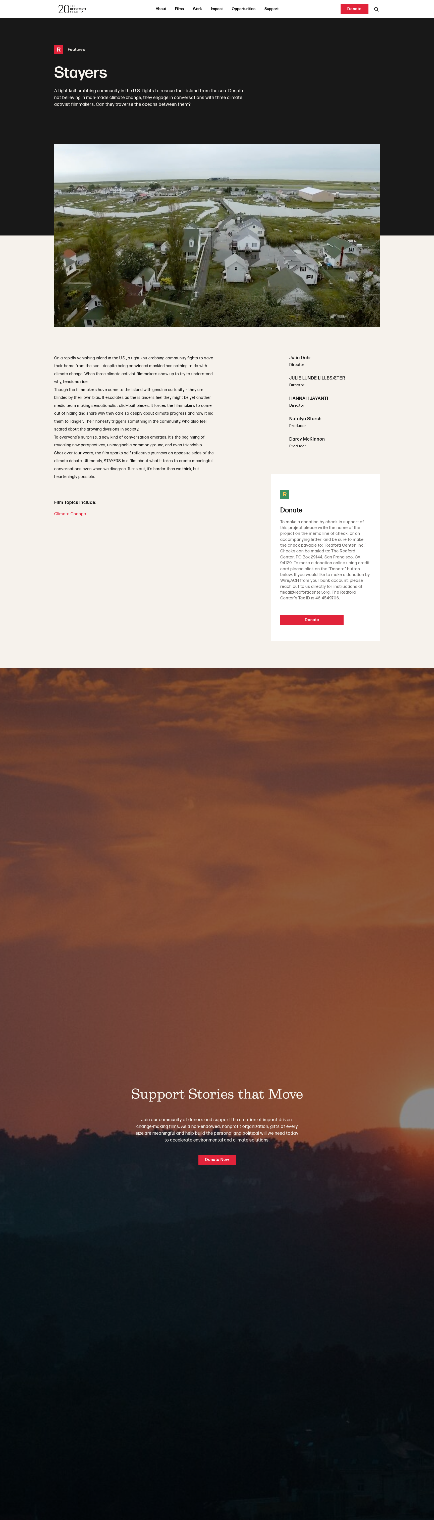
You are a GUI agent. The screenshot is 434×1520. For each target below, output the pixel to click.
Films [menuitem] (179, 9)
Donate (354, 9)
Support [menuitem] (271, 9)
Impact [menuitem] (217, 9)
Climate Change (70, 513)
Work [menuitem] (197, 9)
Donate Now (217, 1159)
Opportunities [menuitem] (243, 9)
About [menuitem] (161, 9)
